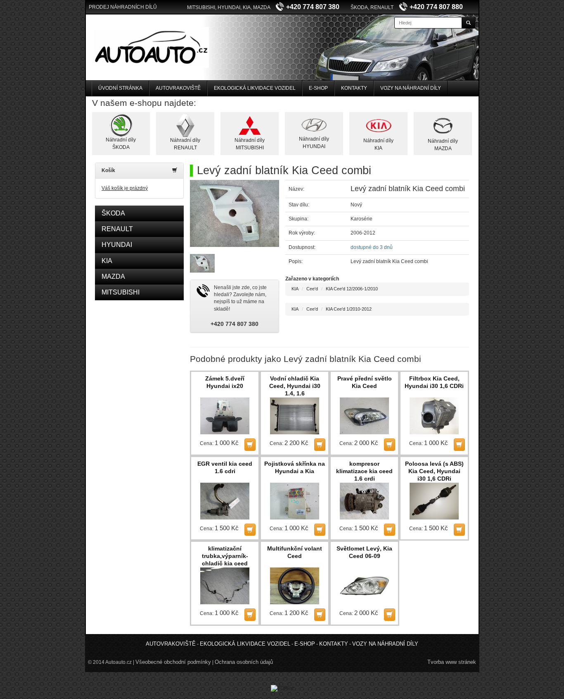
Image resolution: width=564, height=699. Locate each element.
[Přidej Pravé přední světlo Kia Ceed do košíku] (389, 444)
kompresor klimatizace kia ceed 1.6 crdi (364, 471)
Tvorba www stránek (451, 662)
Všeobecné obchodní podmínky (173, 662)
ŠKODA (113, 213)
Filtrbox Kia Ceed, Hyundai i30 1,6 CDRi (434, 382)
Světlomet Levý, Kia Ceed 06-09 (364, 552)
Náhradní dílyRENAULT (185, 143)
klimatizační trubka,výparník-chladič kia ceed (225, 556)
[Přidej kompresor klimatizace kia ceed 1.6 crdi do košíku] (389, 530)
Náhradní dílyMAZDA (443, 144)
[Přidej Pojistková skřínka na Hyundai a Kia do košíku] (319, 530)
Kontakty (354, 88)
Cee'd (312, 288)
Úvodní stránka (120, 88)
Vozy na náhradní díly (410, 88)
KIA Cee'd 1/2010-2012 (349, 308)
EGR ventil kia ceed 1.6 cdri (224, 467)
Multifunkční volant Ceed (294, 552)
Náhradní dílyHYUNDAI (314, 142)
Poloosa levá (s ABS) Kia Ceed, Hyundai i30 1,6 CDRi (434, 471)
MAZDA (113, 276)
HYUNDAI (117, 244)
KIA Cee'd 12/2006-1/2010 (352, 288)
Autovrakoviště (178, 88)
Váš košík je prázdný (125, 188)
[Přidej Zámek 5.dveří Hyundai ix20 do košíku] (250, 444)
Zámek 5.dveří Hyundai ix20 (224, 382)
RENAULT (117, 228)
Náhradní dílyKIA (378, 144)
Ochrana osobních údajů (244, 662)
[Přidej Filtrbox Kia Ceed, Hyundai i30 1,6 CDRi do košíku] (459, 444)
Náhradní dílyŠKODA (121, 143)
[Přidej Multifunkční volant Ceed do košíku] (319, 614)
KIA (107, 260)
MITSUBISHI (121, 292)
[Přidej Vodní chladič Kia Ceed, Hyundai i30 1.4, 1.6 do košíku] (319, 444)
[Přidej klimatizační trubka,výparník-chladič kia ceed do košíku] (250, 614)
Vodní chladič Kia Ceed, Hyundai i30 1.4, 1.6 (294, 386)
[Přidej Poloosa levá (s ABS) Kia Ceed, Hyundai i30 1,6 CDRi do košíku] (459, 530)
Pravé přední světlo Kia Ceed (364, 382)
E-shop (318, 88)
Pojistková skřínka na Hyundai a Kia (294, 467)
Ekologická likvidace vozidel (255, 88)
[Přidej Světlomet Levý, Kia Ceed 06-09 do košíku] (389, 614)
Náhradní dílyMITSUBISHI (250, 143)
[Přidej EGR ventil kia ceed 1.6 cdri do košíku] (250, 530)
